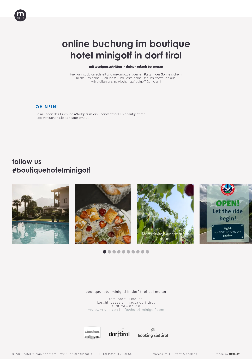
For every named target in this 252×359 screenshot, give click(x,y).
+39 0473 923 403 (103, 309)
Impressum (159, 354)
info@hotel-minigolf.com (143, 309)
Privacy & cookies (184, 354)
